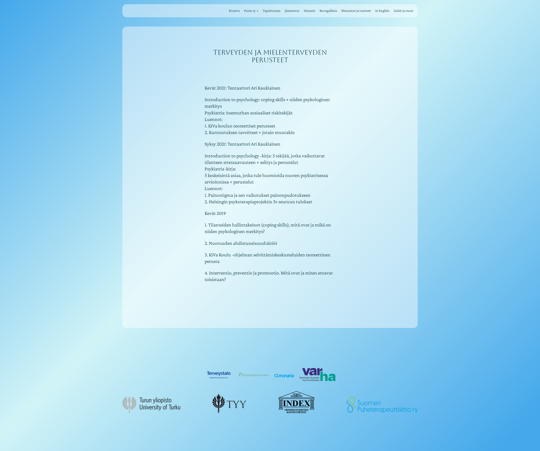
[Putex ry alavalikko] (257, 11)
